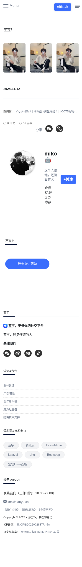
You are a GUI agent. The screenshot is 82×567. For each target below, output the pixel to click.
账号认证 (8, 385)
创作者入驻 (10, 401)
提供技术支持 (11, 417)
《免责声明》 (46, 509)
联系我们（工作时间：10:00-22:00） (29, 493)
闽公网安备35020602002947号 (39, 532)
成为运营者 (10, 409)
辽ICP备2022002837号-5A (33, 524)
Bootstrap (53, 454)
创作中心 (62, 7)
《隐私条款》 (28, 509)
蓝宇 (11, 445)
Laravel (13, 454)
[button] (11, 5)
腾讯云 (30, 445)
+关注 (68, 179)
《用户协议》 (11, 509)
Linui (32, 454)
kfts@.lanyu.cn (18, 502)
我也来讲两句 (27, 264)
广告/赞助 (9, 393)
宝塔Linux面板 (17, 464)
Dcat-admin (54, 445)
